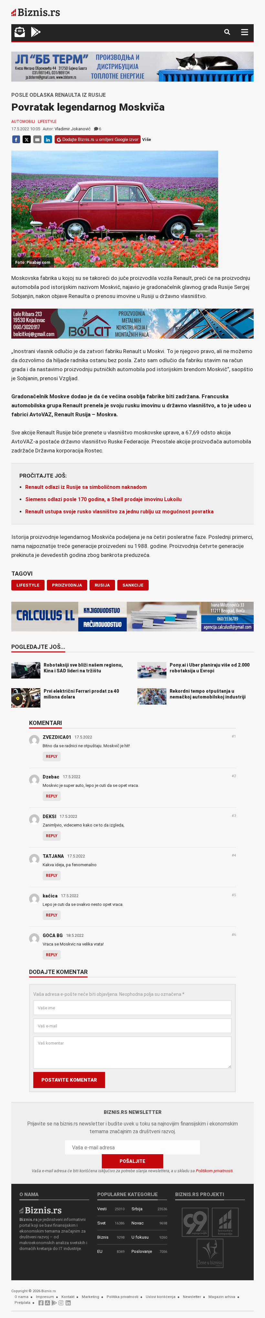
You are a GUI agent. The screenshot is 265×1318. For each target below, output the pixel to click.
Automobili (23, 121)
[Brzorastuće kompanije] (225, 1221)
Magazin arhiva (221, 1297)
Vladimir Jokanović (72, 128)
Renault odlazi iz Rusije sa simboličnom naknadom (86, 487)
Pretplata (22, 1303)
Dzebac (51, 776)
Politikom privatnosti (214, 1170)
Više (146, 139)
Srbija (137, 1209)
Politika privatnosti (122, 1297)
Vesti (102, 1209)
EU (99, 1251)
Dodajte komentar (58, 972)
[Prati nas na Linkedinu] (68, 1305)
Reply (52, 756)
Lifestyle (47, 121)
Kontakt (67, 1297)
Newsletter (192, 1297)
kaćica (50, 895)
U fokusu (140, 1237)
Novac (137, 1223)
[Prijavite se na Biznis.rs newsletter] (20, 33)
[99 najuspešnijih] (195, 1221)
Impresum (45, 1297)
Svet (101, 1223)
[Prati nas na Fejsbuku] (41, 1305)
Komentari (45, 723)
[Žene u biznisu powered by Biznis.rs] (210, 1253)
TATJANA (53, 856)
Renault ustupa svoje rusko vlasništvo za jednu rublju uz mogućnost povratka (119, 512)
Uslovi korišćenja (160, 1297)
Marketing (90, 1297)
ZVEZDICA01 (57, 737)
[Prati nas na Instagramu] (61, 1305)
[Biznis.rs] (40, 1209)
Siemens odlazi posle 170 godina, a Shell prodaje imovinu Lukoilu (103, 499)
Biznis (103, 1237)
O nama (21, 1297)
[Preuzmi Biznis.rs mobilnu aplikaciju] (47, 1305)
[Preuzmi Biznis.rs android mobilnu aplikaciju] (36, 33)
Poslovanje (142, 1251)
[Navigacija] (245, 32)
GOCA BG (53, 935)
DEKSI (49, 816)
